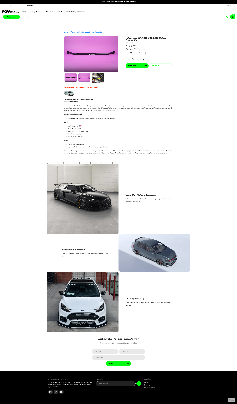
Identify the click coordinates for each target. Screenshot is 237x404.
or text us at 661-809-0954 (26, 6)
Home (66, 32)
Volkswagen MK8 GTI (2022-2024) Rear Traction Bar (86, 32)
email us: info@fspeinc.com (9, 6)
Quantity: (131, 59)
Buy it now (155, 65)
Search (146, 382)
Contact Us (147, 385)
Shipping (128, 49)
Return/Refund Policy (150, 388)
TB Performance (130, 43)
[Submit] (138, 383)
